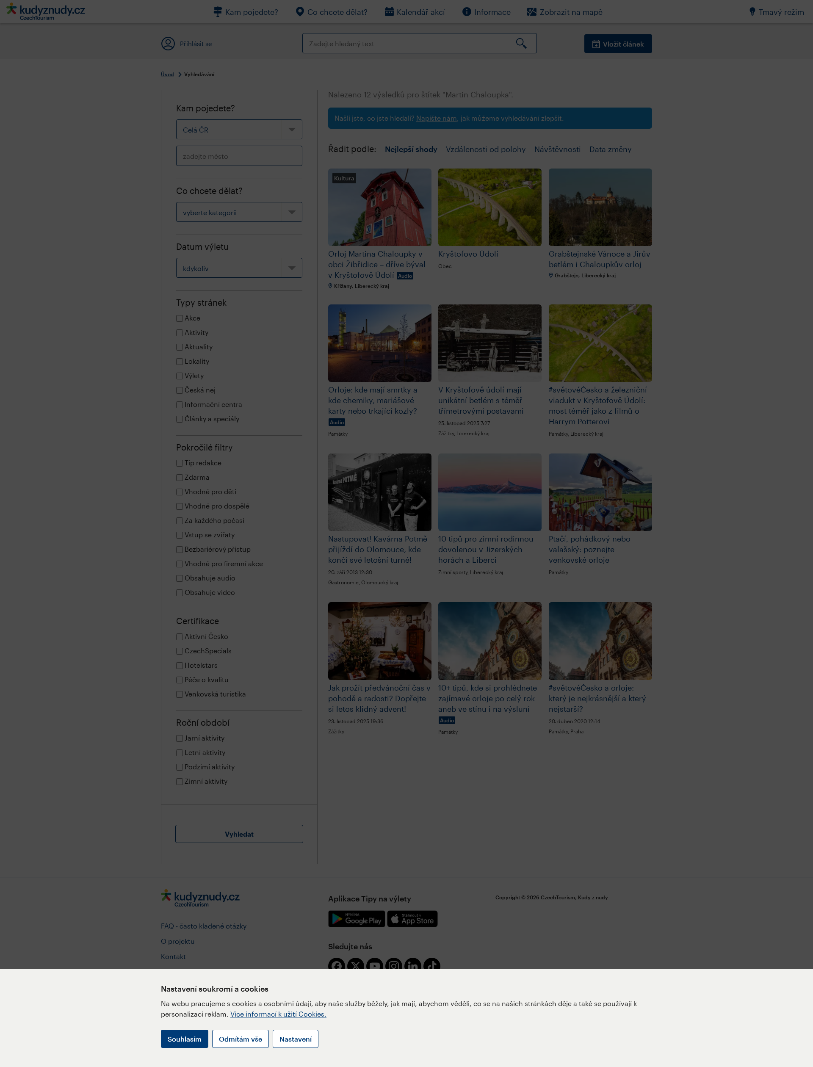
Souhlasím (185, 1039)
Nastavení (295, 1039)
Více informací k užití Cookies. (278, 1014)
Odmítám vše (240, 1039)
